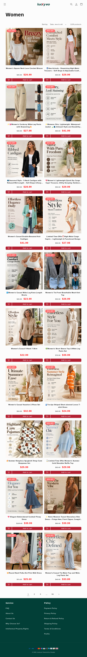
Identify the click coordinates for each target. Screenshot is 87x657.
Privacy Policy (50, 613)
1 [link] (28, 594)
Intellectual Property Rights (17, 629)
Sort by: (45, 24)
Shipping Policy (50, 624)
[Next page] (58, 594)
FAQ (7, 608)
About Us (9, 613)
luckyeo (39, 652)
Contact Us (10, 618)
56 (53, 594)
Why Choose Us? (13, 624)
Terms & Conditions (52, 629)
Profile (47, 634)
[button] (4, 4)
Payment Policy (50, 608)
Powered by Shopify (49, 652)
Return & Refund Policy (54, 618)
